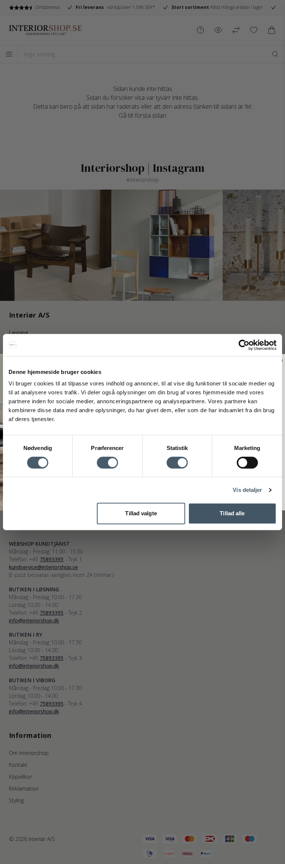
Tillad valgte (141, 513)
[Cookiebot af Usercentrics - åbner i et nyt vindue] (244, 345)
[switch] (107, 463)
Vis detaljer (247, 490)
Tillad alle (232, 513)
